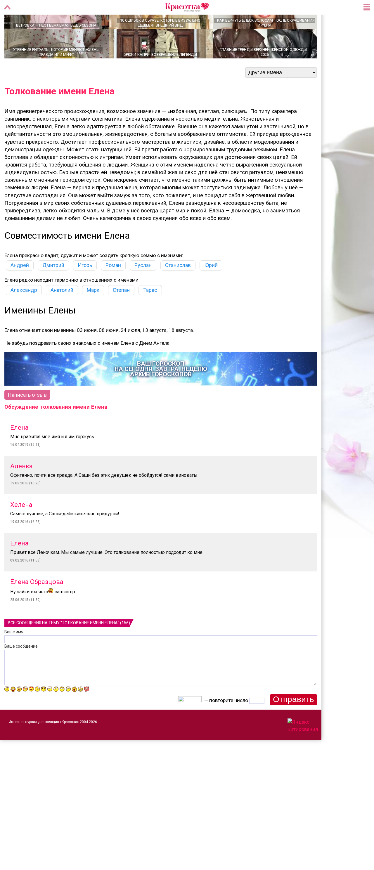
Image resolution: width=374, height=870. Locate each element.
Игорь (85, 286)
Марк (93, 310)
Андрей (20, 286)
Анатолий (62, 310)
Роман (113, 286)
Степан (121, 310)
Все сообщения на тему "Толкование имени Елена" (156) (69, 643)
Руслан (143, 286)
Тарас (150, 310)
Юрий (211, 286)
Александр (24, 310)
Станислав (178, 286)
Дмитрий (53, 286)
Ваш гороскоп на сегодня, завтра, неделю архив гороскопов (161, 389)
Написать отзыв (27, 415)
